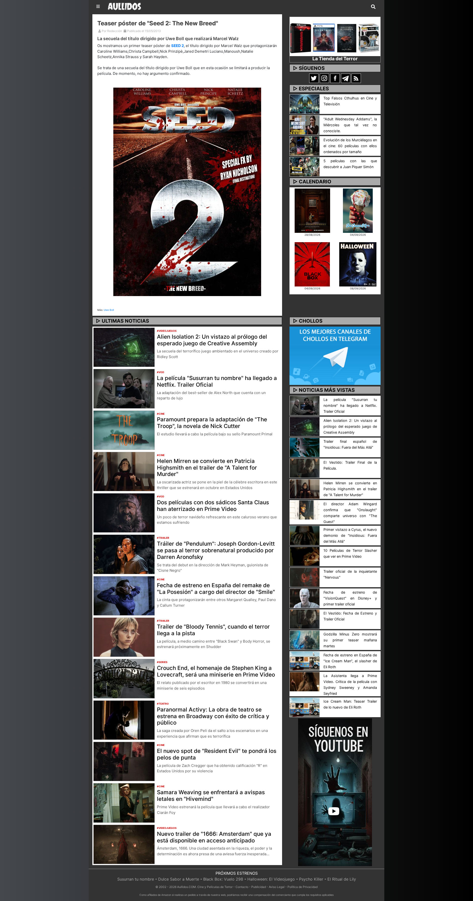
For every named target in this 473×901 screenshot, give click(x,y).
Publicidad (258, 887)
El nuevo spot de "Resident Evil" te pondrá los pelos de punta (216, 754)
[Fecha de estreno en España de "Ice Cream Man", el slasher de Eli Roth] (304, 660)
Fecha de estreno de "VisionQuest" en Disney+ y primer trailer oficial (350, 598)
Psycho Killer (311, 879)
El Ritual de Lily (341, 879)
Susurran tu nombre (135, 879)
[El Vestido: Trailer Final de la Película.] (304, 467)
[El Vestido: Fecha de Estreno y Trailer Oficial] (304, 618)
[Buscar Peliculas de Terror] (373, 7)
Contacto (242, 887)
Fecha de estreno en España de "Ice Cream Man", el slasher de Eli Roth (350, 661)
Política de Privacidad (302, 887)
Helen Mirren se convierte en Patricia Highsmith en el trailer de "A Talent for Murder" (207, 467)
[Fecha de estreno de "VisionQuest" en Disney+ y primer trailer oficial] (304, 597)
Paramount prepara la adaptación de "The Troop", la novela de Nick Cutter (212, 422)
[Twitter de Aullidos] (314, 78)
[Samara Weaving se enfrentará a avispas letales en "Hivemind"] (124, 802)
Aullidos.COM (186, 887)
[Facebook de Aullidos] (335, 78)
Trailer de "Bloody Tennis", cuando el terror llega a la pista (213, 629)
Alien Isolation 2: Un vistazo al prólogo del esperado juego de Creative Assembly (212, 340)
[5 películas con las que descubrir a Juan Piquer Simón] (304, 166)
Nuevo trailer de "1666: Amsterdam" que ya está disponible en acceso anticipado (214, 837)
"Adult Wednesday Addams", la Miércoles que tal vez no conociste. (350, 125)
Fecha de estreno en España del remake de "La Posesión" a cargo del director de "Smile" (216, 588)
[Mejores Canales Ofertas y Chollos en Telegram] (335, 356)
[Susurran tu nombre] (312, 210)
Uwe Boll (109, 309)
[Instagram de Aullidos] (324, 78)
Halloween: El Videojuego (271, 879)
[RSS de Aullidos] (356, 78)
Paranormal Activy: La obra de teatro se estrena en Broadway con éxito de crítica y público (213, 716)
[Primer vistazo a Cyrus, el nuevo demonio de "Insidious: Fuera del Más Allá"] (304, 535)
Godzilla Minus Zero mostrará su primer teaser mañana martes (350, 640)
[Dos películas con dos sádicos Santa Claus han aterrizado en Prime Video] (124, 512)
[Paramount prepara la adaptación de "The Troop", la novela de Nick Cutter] (124, 429)
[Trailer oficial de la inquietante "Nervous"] (304, 576)
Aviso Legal (277, 887)
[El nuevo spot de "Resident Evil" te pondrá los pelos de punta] (124, 761)
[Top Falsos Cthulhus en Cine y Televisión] (304, 103)
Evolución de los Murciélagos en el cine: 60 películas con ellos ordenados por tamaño (350, 146)
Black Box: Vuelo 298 (223, 879)
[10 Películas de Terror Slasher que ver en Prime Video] (304, 555)
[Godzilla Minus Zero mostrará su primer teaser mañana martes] (304, 639)
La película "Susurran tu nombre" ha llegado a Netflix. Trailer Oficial (217, 381)
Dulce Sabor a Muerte (178, 879)
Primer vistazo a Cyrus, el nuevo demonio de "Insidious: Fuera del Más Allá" (350, 535)
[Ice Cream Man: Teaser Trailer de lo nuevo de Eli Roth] (304, 707)
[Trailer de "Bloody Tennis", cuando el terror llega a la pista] (124, 636)
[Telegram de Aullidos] (345, 78)
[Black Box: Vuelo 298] (312, 263)
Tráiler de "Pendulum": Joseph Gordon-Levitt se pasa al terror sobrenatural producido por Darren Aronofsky (216, 550)
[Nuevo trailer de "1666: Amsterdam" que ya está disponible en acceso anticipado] (124, 843)
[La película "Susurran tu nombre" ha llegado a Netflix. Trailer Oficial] (124, 388)
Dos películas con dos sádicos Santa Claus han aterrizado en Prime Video (213, 505)
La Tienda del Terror (335, 59)
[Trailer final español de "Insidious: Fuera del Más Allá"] (304, 446)
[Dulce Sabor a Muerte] (358, 210)
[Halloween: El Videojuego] (357, 263)
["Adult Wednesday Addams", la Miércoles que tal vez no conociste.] (304, 124)
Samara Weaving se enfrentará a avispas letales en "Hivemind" (211, 795)
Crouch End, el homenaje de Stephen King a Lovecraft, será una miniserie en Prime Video (216, 671)
